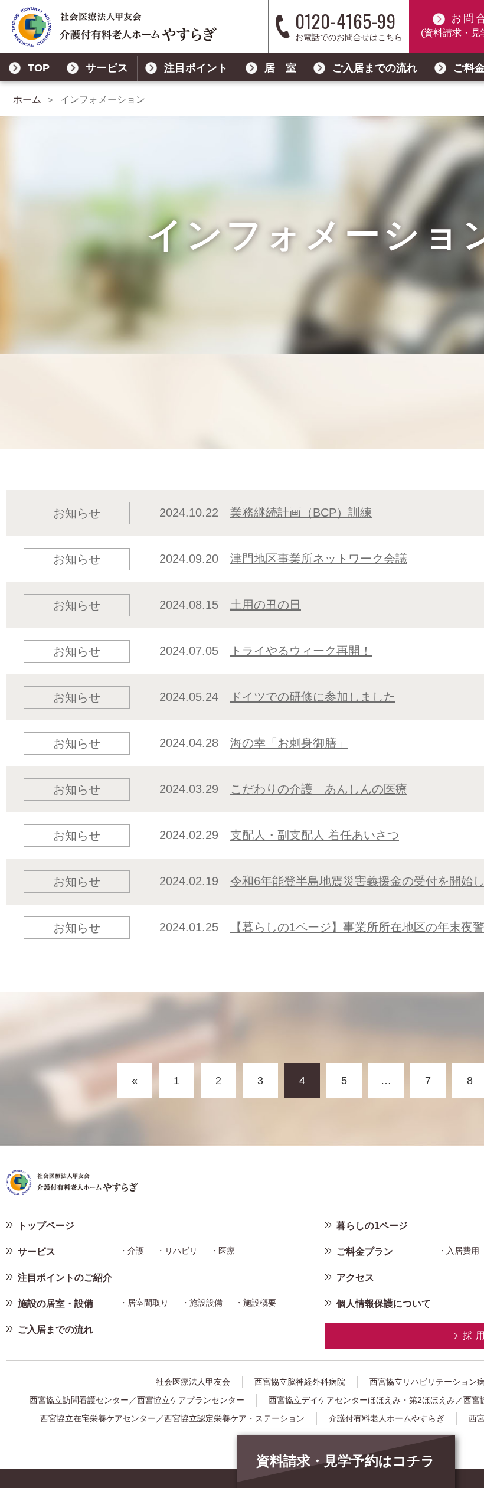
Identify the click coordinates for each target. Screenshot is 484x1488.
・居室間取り (144, 1302)
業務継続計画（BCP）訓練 (301, 512)
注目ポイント (196, 68)
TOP (39, 68)
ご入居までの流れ (374, 68)
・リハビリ (177, 1250)
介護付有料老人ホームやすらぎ (386, 1418)
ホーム (27, 99)
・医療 (222, 1250)
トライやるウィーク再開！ (301, 650)
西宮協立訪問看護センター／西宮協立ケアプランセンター (137, 1400)
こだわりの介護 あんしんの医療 (318, 788)
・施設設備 (202, 1302)
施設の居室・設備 (55, 1303)
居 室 (280, 68)
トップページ (46, 1226)
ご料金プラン (364, 1251)
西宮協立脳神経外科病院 (299, 1381)
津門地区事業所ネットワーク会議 (318, 558)
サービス (107, 68)
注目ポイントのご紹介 (65, 1277)
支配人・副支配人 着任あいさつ (314, 834)
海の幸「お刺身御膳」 (289, 742)
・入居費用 (458, 1250)
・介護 (131, 1250)
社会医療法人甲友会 (193, 1381)
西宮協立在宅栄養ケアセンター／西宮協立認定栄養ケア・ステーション (172, 1418)
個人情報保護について (383, 1303)
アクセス (355, 1277)
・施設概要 (255, 1302)
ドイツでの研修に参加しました (312, 696)
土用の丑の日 (265, 604)
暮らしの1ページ (372, 1226)
